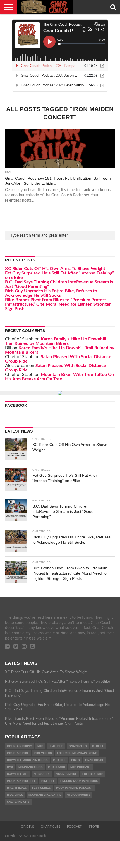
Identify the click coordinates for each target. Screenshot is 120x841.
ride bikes (15, 794)
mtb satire (42, 773)
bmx (10, 766)
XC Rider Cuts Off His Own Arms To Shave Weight (55, 268)
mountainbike (66, 773)
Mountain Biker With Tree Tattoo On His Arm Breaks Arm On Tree (59, 376)
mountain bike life (21, 780)
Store (93, 826)
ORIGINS (27, 826)
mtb (40, 746)
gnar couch (94, 760)
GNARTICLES (50, 826)
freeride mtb (92, 773)
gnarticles (78, 746)
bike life (48, 780)
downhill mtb (17, 773)
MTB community (78, 794)
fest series (41, 787)
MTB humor (56, 766)
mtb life (59, 760)
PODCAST (74, 826)
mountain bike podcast (74, 787)
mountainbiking (30, 766)
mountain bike (18, 753)
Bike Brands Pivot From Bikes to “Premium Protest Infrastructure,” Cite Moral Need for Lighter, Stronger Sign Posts (58, 304)
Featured (56, 746)
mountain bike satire (44, 794)
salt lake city (18, 801)
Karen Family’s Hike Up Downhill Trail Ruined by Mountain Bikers (55, 341)
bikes (75, 760)
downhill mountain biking (27, 760)
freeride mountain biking (77, 753)
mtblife (98, 746)
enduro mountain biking (79, 780)
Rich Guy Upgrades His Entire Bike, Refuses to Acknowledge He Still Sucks (51, 293)
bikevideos (43, 753)
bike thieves (17, 787)
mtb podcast (80, 766)
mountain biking (19, 746)
